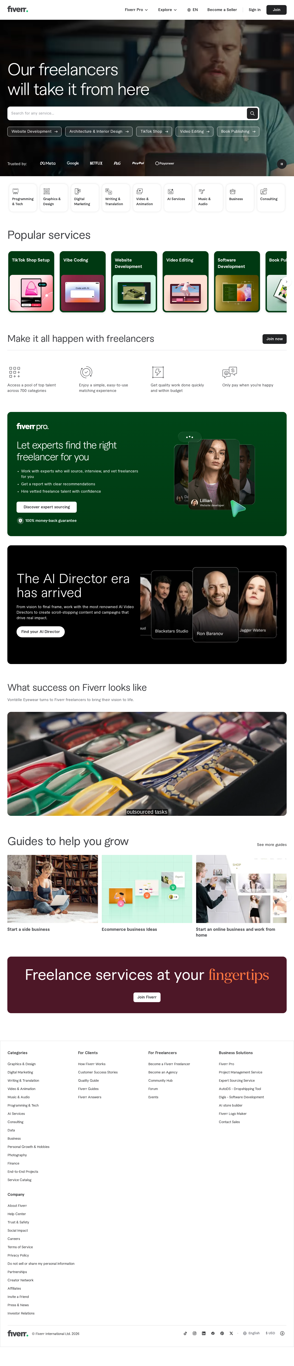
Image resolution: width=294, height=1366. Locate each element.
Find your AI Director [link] (40, 632)
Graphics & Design (22, 1064)
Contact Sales (229, 1122)
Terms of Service (20, 1247)
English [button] (254, 1333)
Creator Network (21, 1280)
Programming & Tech (23, 1105)
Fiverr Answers (89, 1097)
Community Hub (160, 1080)
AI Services (16, 1114)
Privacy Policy (18, 1255)
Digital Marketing (20, 1072)
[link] (34, 131)
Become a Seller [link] (222, 10)
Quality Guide (88, 1080)
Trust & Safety (18, 1222)
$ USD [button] (270, 1333)
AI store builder (231, 1105)
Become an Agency (163, 1072)
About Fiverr (17, 1206)
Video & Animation (21, 1089)
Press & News (18, 1305)
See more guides (272, 845)
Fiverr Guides (88, 1089)
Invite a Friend (18, 1297)
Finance (13, 1163)
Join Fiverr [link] (147, 997)
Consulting (15, 1122)
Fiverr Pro (226, 1064)
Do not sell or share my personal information (41, 1263)
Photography (17, 1155)
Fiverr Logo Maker (233, 1114)
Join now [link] (274, 339)
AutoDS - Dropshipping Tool (240, 1089)
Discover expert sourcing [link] (47, 507)
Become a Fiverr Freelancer (169, 1064)
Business (14, 1138)
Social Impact (18, 1230)
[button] (137, 10)
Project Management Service (240, 1072)
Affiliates (14, 1288)
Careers (14, 1239)
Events (153, 1097)
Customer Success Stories (98, 1072)
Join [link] (276, 10)
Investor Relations (21, 1313)
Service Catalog (19, 1180)
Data (11, 1130)
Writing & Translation (23, 1080)
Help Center (17, 1214)
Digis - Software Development (241, 1097)
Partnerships (17, 1272)
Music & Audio (19, 1097)
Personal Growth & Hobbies (28, 1147)
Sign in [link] (255, 10)
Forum (153, 1089)
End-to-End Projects (23, 1171)
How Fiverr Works (91, 1064)
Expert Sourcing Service (237, 1080)
